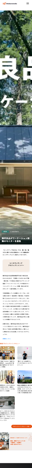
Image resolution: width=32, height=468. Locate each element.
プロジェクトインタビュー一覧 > (22, 426)
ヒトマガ (8, 13)
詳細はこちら (7, 338)
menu (27, 3)
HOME (3, 13)
